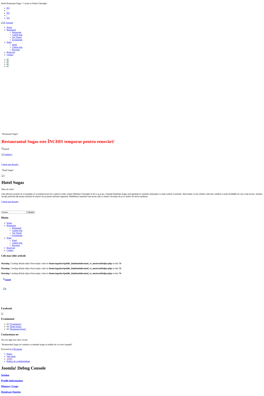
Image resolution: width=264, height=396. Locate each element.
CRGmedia (17, 349)
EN (8, 18)
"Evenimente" (15, 324)
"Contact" (18, 298)
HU (8, 13)
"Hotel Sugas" (20, 288)
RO (8, 8)
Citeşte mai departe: (10, 164)
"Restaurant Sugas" (22, 278)
